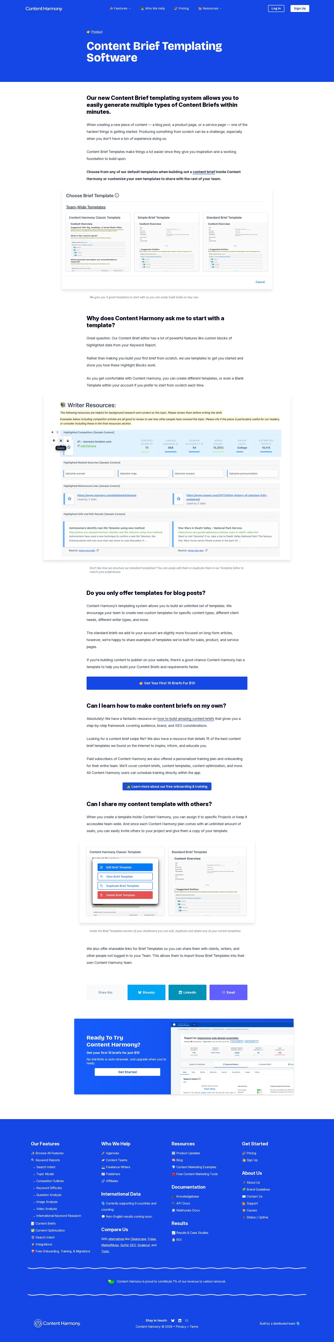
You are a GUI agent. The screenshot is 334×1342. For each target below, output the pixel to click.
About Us (253, 1182)
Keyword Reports (48, 1160)
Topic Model (45, 1174)
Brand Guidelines (258, 1189)
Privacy (181, 1326)
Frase (152, 1239)
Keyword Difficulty (49, 1188)
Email (231, 992)
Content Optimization (50, 1230)
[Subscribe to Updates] (186, 1320)
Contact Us (254, 1196)
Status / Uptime (257, 1217)
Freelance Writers (118, 1167)
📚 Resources (208, 8)
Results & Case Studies (192, 1233)
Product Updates (188, 1153)
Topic (105, 1251)
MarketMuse (110, 1245)
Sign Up (300, 8)
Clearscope (138, 1239)
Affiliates (112, 1181)
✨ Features (118, 8)
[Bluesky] (173, 1320)
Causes (252, 1210)
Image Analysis (47, 1202)
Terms (194, 1326)
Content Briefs (46, 1223)
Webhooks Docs (188, 1210)
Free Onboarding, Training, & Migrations (63, 1251)
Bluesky (149, 992)
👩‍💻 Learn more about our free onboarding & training (167, 786)
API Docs (183, 1203)
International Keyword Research (58, 1216)
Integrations (44, 1244)
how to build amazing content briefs (186, 719)
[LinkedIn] (180, 1320)
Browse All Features (50, 1153)
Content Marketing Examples (196, 1167)
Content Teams (116, 1160)
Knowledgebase (187, 1196)
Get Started (127, 1072)
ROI (179, 1240)
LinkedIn (189, 992)
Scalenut (143, 1245)
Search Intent (45, 1167)
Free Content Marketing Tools (197, 1174)
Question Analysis (48, 1195)
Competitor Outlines (50, 1181)
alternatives (116, 1239)
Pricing (251, 1153)
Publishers (113, 1174)
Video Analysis (46, 1209)
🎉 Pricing (181, 8)
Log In (276, 8)
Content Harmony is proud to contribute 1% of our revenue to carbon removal (171, 1281)
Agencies (112, 1153)
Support (252, 1203)
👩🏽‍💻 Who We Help (153, 8)
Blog (179, 1160)
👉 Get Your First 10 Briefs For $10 (167, 683)
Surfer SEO (128, 1245)
